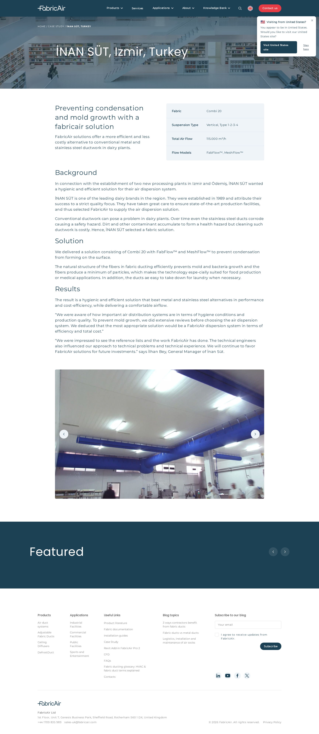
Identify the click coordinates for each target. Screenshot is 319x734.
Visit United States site (276, 47)
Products (113, 8)
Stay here (306, 47)
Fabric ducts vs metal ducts (181, 632)
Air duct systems (43, 624)
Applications (161, 8)
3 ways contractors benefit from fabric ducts (180, 624)
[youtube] (227, 675)
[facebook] (237, 675)
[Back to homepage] (51, 8)
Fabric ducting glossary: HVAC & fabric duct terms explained (125, 668)
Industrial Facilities (76, 624)
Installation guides (116, 635)
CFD (107, 654)
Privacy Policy (272, 722)
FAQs (107, 660)
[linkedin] (218, 675)
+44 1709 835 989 (49, 722)
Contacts (110, 676)
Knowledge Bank (215, 8)
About (186, 8)
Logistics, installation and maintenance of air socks (179, 640)
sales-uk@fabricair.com (80, 722)
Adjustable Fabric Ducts (46, 634)
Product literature (115, 623)
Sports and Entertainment (79, 654)
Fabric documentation (118, 629)
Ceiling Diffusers (43, 644)
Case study (56, 26)
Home (42, 26)
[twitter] (247, 675)
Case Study (111, 642)
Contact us (270, 8)
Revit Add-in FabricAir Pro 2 (122, 648)
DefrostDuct (46, 652)
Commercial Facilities (78, 634)
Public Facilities (75, 644)
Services (137, 8)
